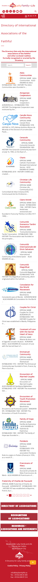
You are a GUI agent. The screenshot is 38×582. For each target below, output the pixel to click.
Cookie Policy (12, 566)
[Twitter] (10, 11)
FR (28, 16)
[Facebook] (7, 11)
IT (33, 16)
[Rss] (3, 11)
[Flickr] (21, 11)
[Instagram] (14, 11)
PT (35, 16)
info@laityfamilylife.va (19, 573)
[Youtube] (17, 11)
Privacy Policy (25, 566)
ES (31, 16)
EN (26, 16)
